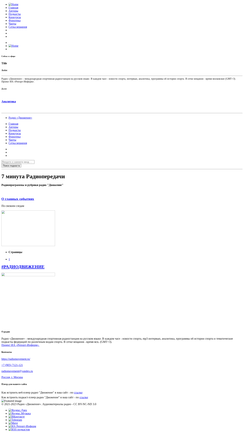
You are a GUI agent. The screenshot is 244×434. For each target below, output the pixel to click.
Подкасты (15, 14)
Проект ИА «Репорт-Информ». (20, 345)
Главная (13, 7)
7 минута (14, 192)
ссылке (78, 392)
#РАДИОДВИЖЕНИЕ (22, 266)
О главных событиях (17, 199)
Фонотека (15, 20)
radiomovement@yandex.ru (17, 371)
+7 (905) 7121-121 (12, 365)
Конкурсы (15, 17)
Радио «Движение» (20, 117)
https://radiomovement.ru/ (15, 358)
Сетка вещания (18, 26)
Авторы (13, 10)
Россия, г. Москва (12, 377)
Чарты (12, 23)
